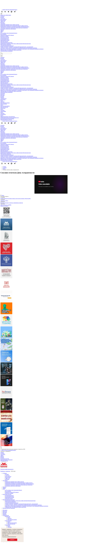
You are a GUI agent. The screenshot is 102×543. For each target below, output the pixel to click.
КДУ (1, 32)
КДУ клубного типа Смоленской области (8, 33)
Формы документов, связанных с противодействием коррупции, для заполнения (16, 46)
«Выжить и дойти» (4, 200)
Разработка (2, 471)
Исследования (3, 34)
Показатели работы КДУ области (7, 35)
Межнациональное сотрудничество (7, 116)
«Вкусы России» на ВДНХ (5, 204)
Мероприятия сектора (4, 40)
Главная (2, 452)
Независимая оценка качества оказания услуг (9, 117)
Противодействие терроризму (6, 51)
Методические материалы (5, 44)
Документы (2, 23)
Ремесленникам (3, 103)
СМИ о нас (2, 21)
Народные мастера (4, 41)
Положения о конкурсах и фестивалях (8, 28)
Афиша (1, 30)
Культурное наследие (4, 37)
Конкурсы (2, 94)
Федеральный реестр (4, 38)
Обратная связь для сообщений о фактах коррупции (10, 49)
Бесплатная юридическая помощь (7, 118)
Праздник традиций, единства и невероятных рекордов (11, 202)
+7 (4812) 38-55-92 (4, 450)
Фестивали (2, 93)
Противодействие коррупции (6, 42)
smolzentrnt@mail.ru (13, 9)
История (2, 17)
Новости (2, 29)
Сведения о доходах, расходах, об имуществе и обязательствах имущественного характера (18, 47)
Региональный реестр (4, 39)
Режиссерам (2, 108)
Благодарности (3, 19)
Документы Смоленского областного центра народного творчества (14, 27)
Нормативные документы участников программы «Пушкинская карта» (14, 26)
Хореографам (3, 111)
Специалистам (3, 98)
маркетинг (8, 471)
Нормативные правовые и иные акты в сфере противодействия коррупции (15, 43)
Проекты (2, 97)
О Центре (2, 16)
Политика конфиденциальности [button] (9, 536)
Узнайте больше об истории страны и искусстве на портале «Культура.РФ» (15, 198)
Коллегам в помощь (4, 36)
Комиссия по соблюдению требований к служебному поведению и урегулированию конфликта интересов (21, 48)
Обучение (2, 101)
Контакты (2, 22)
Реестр (1, 100)
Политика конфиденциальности (6, 469)
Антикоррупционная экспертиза (7, 45)
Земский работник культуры (6, 119)
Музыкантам (3, 114)
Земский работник (4, 460)
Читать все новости (4, 205)
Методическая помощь (5, 102)
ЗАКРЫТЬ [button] (12, 539)
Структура (2, 18)
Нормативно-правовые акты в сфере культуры (9, 24)
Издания (2, 96)
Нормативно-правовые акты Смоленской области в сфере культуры (14, 25)
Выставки (2, 95)
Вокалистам (2, 99)
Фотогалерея (3, 20)
